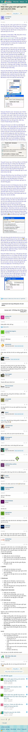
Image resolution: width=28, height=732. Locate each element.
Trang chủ (24, 729)
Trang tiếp (15, 13)
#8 (26, 404)
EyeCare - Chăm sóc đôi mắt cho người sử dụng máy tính (13, 705)
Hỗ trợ (18, 729)
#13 (26, 469)
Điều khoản (13, 729)
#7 (26, 391)
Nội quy (7, 729)
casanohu (6, 713)
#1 (26, 22)
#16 (26, 506)
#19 (26, 544)
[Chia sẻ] (25, 22)
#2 (26, 321)
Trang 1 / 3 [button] (8, 13)
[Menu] (2, 1)
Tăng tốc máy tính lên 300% (12, 712)
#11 (26, 442)
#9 (26, 417)
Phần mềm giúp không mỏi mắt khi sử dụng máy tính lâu (14, 680)
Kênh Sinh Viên (6, 727)
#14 (26, 481)
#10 (26, 431)
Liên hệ (3, 729)
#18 (26, 531)
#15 (26, 493)
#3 (26, 336)
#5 (26, 363)
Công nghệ (10, 682)
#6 (26, 379)
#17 (26, 518)
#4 (26, 350)
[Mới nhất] (26, 1)
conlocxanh (6, 690)
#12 (26, 454)
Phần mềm (3, 420)
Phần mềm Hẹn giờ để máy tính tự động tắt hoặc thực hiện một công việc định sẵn (15, 696)
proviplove (4, 11)
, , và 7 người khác (14, 298)
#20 (26, 661)
